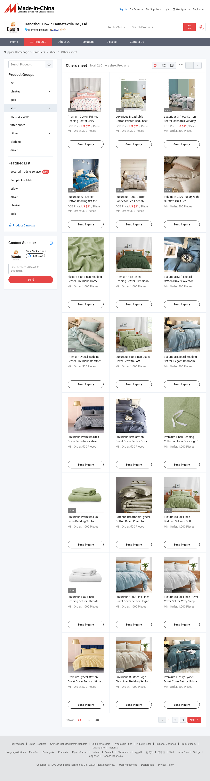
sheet (13, 108)
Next (193, 720)
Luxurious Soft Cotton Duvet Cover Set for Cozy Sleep (131, 441)
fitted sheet (17, 125)
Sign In (123, 9)
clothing (15, 142)
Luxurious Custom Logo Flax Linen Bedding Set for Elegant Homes (132, 681)
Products (40, 42)
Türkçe (196, 752)
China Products (37, 743)
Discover (112, 42)
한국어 (149, 752)
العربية (138, 752)
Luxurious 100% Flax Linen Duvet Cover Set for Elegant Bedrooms (133, 601)
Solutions (88, 42)
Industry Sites (143, 743)
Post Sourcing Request (201, 27)
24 (79, 720)
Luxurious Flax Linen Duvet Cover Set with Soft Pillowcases (133, 361)
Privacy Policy (166, 764)
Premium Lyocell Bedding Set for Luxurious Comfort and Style (84, 361)
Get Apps (181, 9)
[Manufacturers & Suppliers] (30, 8)
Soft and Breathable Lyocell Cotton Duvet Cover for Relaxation (133, 521)
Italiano (96, 752)
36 (88, 720)
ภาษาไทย (183, 752)
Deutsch (109, 752)
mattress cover (20, 116)
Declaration (147, 764)
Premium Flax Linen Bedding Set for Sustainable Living (133, 281)
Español (33, 752)
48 (97, 720)
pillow (14, 133)
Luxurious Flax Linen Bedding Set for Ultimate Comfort (83, 601)
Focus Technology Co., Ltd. (78, 764)
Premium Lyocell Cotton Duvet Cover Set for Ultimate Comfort (85, 681)
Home (14, 42)
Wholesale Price (123, 743)
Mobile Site (98, 747)
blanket (15, 91)
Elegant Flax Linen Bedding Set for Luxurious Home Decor (85, 281)
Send (31, 279)
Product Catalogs (24, 225)
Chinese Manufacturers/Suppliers (68, 743)
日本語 (161, 752)
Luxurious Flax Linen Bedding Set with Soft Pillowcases (177, 521)
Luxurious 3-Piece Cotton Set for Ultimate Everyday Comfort (180, 121)
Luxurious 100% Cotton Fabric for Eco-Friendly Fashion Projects (130, 201)
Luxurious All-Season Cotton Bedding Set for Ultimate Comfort (82, 201)
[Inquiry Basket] (167, 9)
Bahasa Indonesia (113, 755)
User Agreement (128, 764)
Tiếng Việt (93, 755)
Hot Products (17, 743)
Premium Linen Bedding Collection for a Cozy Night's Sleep (181, 441)
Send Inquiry (86, 144)
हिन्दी (171, 752)
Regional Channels (166, 743)
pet (12, 83)
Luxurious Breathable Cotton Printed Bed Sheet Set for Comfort (132, 121)
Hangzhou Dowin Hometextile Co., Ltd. (56, 24)
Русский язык (80, 752)
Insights (113, 747)
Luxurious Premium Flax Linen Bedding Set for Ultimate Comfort (83, 521)
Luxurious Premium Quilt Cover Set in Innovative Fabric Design (83, 441)
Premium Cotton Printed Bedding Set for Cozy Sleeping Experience (83, 121)
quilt (13, 100)
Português (48, 752)
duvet (14, 150)
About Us (64, 42)
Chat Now (37, 256)
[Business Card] (51, 243)
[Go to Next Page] (197, 65)
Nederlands (124, 752)
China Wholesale (100, 743)
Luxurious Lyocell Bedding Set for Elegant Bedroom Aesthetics (180, 361)
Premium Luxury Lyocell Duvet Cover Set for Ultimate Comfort (182, 681)
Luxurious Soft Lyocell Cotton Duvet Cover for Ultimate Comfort (178, 281)
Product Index (188, 743)
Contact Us (137, 42)
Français (63, 752)
